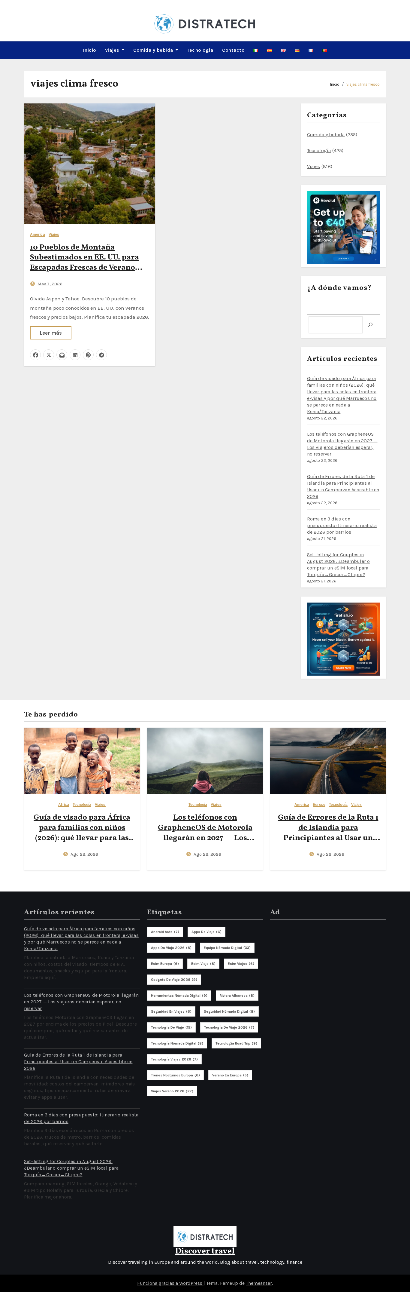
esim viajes (241, 964)
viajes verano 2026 (172, 1091)
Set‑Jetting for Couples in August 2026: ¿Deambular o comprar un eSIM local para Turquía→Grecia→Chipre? (71, 1168)
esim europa (165, 964)
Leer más (51, 333)
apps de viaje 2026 (171, 948)
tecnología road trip (236, 1043)
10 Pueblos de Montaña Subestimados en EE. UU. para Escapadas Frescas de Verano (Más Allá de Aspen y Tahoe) (84, 262)
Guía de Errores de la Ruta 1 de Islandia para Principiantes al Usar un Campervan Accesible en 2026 (328, 838)
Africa (63, 805)
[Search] (370, 324)
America (37, 235)
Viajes (113, 50)
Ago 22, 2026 (84, 854)
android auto (165, 932)
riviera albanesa (237, 995)
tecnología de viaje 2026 (229, 1027)
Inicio (89, 50)
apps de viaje (206, 932)
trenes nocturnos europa (175, 1075)
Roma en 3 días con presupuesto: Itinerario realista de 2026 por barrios (342, 525)
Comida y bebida (153, 50)
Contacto (233, 50)
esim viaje (203, 964)
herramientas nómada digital (179, 995)
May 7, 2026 (50, 284)
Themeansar (259, 1283)
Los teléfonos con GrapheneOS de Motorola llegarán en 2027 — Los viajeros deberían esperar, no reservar (205, 838)
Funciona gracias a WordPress (170, 1283)
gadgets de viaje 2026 (174, 979)
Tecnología (200, 50)
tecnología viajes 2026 (174, 1059)
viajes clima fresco (363, 84)
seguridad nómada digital (229, 1011)
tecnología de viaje (171, 1027)
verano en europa (230, 1075)
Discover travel (205, 1251)
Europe (319, 805)
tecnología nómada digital (177, 1043)
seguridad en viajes (171, 1011)
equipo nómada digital (227, 948)
